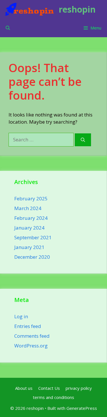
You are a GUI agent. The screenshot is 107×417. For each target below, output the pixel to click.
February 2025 (31, 198)
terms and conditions (53, 397)
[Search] (83, 139)
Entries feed (27, 326)
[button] (8, 28)
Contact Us (49, 388)
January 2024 (29, 227)
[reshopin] (29, 9)
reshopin (77, 9)
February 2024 (31, 218)
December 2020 (32, 257)
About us (24, 388)
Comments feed (32, 336)
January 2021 (29, 247)
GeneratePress (81, 408)
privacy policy (79, 388)
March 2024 (27, 208)
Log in (21, 316)
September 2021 (33, 237)
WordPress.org (31, 345)
